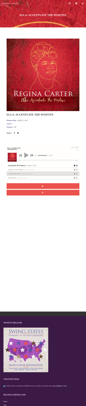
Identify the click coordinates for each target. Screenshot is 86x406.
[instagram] (70, 3)
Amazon (43, 192)
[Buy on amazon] (77, 165)
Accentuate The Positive (22, 165)
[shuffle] (75, 147)
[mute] (36, 155)
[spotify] (76, 3)
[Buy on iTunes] (74, 165)
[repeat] (72, 147)
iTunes (43, 186)
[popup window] (77, 147)
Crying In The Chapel (21, 169)
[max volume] (51, 155)
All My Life (17, 178)
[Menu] (82, 3)
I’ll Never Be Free (19, 174)
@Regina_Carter (61, 386)
